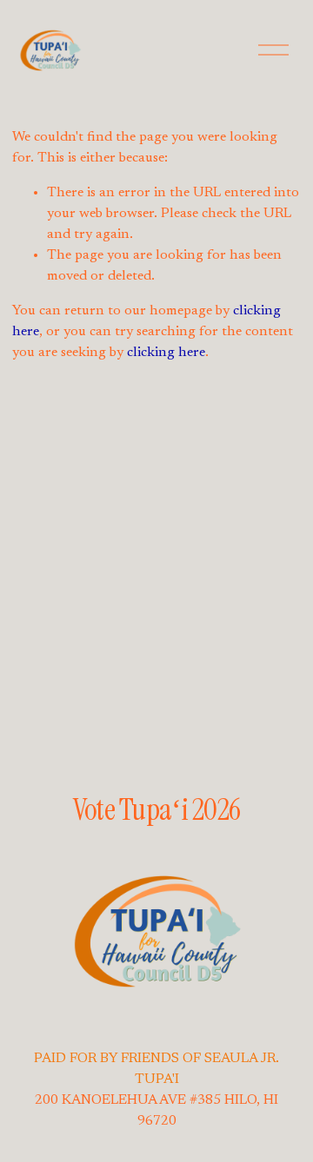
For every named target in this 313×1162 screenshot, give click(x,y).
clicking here (166, 353)
